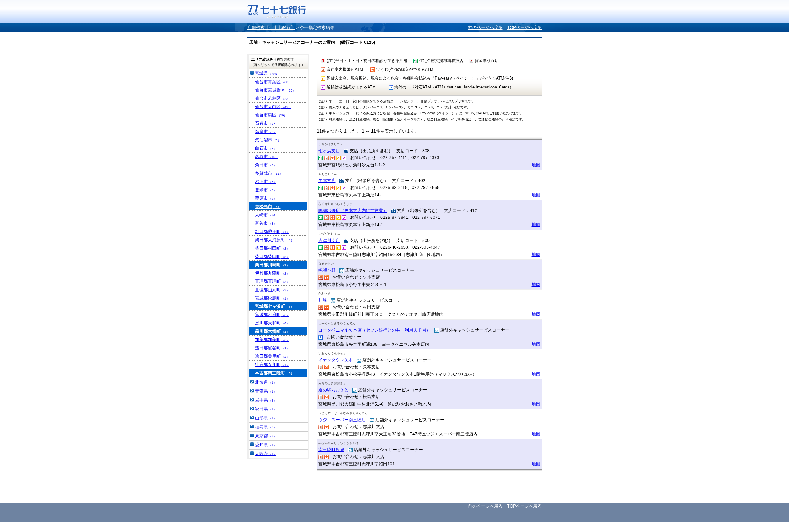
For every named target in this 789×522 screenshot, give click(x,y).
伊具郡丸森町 (272, 273)
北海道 (265, 382)
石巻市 (266, 123)
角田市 (265, 164)
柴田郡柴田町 (272, 256)
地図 (536, 164)
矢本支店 (327, 180)
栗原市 (265, 198)
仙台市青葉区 (273, 81)
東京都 (265, 435)
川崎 (322, 300)
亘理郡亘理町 (272, 281)
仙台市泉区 (271, 114)
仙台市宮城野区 (275, 90)
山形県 (265, 417)
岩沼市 (265, 181)
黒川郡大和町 (272, 322)
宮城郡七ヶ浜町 (274, 306)
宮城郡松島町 (272, 298)
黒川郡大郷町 (272, 331)
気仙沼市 (268, 139)
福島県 (265, 426)
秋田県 (265, 408)
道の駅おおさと (333, 389)
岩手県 (265, 400)
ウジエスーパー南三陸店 (342, 419)
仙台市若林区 (273, 98)
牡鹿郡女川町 (272, 364)
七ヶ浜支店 (329, 150)
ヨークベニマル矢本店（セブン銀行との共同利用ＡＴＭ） (374, 330)
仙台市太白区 (273, 106)
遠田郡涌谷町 (272, 347)
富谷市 (265, 223)
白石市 (265, 148)
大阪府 (265, 453)
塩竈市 (265, 131)
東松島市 (268, 206)
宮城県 (267, 73)
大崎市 (266, 214)
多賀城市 (269, 173)
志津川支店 (329, 240)
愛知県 (265, 444)
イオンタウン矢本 (335, 359)
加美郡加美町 (272, 339)
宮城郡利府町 (272, 314)
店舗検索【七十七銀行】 (271, 27)
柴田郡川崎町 (272, 264)
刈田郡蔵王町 (272, 231)
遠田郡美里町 (272, 356)
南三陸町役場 (331, 449)
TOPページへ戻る (524, 27)
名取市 (266, 156)
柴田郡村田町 (272, 248)
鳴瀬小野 (327, 270)
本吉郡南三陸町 (274, 372)
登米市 (265, 189)
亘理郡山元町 (272, 289)
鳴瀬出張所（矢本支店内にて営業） (352, 210)
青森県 (265, 391)
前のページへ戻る (485, 27)
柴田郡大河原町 (274, 239)
